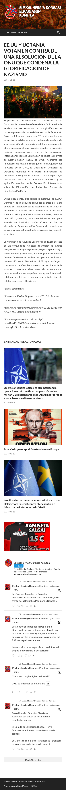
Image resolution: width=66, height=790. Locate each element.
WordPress (22, 786)
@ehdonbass (55, 586)
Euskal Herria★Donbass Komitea (30, 585)
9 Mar (16, 590)
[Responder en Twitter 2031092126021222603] (14, 606)
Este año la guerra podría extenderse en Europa (31, 449)
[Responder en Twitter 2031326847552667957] (14, 749)
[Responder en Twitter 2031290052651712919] (14, 692)
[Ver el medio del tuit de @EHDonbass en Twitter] (48, 684)
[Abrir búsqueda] (58, 32)
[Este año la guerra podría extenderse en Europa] (33, 428)
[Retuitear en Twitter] (20, 581)
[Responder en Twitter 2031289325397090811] (14, 656)
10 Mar (17, 622)
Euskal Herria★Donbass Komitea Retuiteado (40, 582)
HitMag (33, 786)
